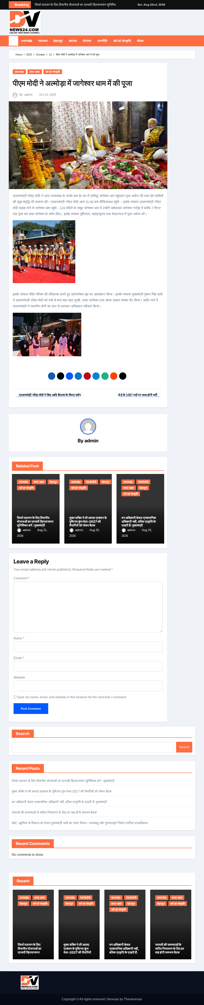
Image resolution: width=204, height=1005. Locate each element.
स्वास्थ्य (43, 41)
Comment (21, 578)
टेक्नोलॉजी (91, 482)
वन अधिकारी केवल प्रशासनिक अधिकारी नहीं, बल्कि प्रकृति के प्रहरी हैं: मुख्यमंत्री (139, 521)
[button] (194, 41)
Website (19, 677)
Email (19, 658)
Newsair (113, 999)
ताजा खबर (34, 71)
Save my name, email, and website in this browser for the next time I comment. (72, 697)
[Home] (13, 41)
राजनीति (102, 41)
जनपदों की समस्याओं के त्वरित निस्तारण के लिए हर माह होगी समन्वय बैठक (54, 812)
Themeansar (133, 999)
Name (19, 638)
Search (23, 733)
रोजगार (87, 41)
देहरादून (58, 41)
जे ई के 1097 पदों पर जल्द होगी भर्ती (138, 395)
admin (28, 94)
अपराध (73, 41)
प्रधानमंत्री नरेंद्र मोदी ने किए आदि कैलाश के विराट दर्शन (49, 395)
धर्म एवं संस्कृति (122, 41)
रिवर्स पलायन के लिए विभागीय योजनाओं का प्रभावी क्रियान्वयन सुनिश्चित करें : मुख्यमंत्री (35, 521)
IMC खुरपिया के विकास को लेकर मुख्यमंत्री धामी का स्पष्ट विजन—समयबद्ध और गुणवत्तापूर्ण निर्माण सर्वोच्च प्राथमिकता (80, 823)
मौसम (140, 41)
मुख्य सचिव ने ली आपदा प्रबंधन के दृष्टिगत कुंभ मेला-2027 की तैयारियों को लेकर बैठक (88, 521)
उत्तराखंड (26, 41)
